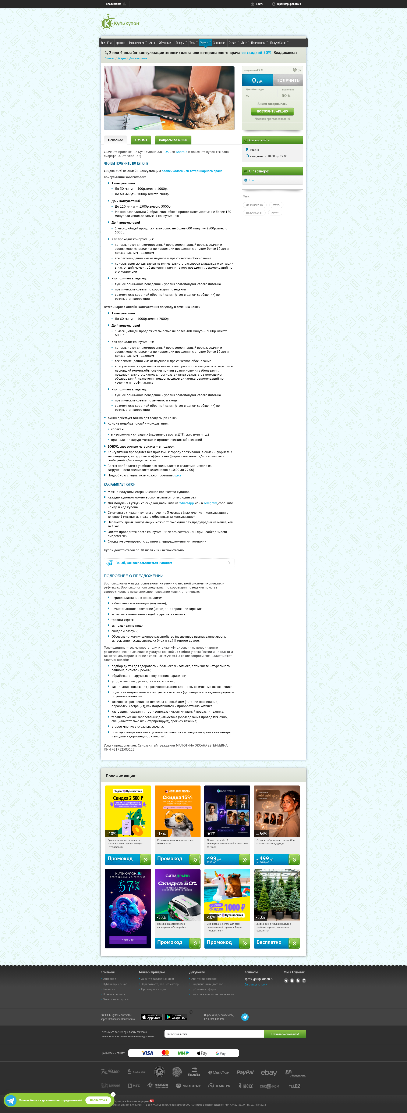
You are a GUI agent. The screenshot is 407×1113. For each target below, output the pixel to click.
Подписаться (98, 1100)
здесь (177, 475)
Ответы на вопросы (115, 999)
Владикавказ (113, 4)
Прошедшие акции (153, 989)
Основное (115, 140)
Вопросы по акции (173, 140)
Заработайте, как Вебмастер (160, 984)
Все (102, 42)
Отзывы (141, 140)
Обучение (166, 42)
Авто (153, 42)
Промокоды (259, 42)
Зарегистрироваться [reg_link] (289, 4)
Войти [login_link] (259, 4)
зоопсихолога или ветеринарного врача (192, 171)
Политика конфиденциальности (212, 994)
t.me (251, 180)
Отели (234, 42)
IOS (166, 152)
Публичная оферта (203, 989)
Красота (121, 42)
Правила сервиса (114, 994)
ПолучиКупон (279, 42)
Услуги (205, 42)
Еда (110, 42)
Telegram (210, 503)
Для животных (254, 205)
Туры (194, 42)
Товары (181, 42)
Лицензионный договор (207, 984)
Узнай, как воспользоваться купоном (144, 563)
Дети (245, 42)
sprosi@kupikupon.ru (259, 979)
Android (182, 152)
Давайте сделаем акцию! (157, 979)
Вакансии (109, 989)
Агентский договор (204, 979)
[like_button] (295, 70)
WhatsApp (186, 503)
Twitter (298, 980)
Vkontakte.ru (292, 980)
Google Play (176, 1017)
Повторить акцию (272, 111)
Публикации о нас (115, 984)
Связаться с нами (256, 984)
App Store (151, 1017)
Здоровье (219, 42)
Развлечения (138, 42)
